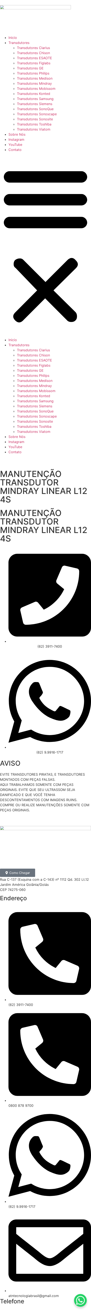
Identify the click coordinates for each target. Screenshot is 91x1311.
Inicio (12, 37)
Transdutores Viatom (33, 129)
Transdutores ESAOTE (34, 58)
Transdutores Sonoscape (37, 114)
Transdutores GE (30, 68)
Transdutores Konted (33, 93)
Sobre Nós (16, 134)
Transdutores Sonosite (35, 119)
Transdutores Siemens (34, 104)
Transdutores (18, 43)
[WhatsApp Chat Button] (80, 1300)
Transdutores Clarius (33, 48)
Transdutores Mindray (34, 83)
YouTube (15, 144)
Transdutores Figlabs (33, 63)
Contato (15, 150)
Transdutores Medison (34, 78)
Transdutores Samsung (35, 99)
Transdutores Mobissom (36, 88)
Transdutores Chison (33, 53)
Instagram (16, 139)
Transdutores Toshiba (34, 124)
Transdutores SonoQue (35, 109)
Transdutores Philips (33, 73)
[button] (45, 244)
